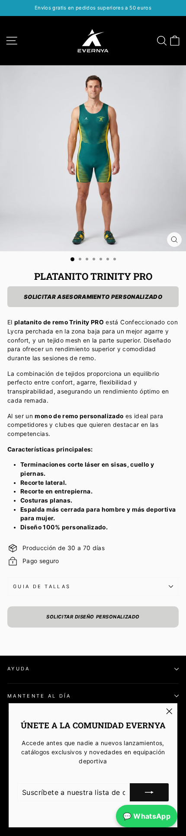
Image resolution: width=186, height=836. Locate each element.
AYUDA (18, 669)
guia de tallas (42, 586)
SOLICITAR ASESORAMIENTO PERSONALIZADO (93, 296)
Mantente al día (39, 696)
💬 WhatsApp (146, 816)
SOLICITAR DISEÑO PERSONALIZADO (93, 617)
